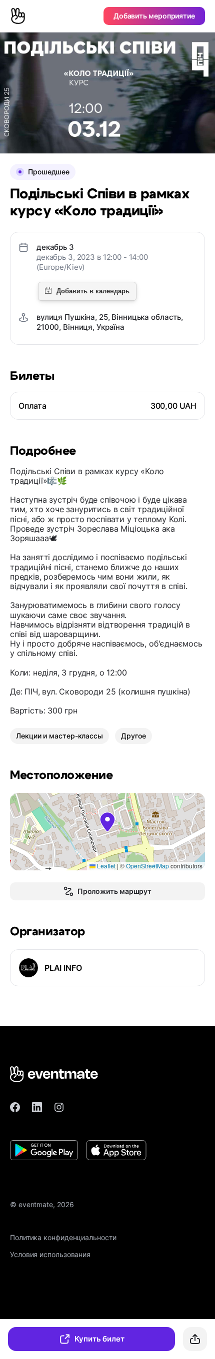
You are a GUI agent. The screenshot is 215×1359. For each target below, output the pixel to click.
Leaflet (106, 865)
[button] (108, 822)
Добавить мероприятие (154, 15)
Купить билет (99, 1339)
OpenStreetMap (147, 865)
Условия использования (50, 1254)
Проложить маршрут (115, 891)
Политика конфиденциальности (63, 1237)
